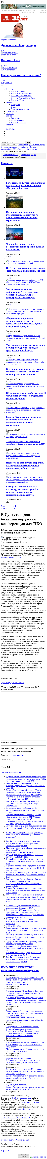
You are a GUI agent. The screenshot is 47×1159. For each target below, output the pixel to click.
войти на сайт (17, 755)
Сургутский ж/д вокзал (27, 149)
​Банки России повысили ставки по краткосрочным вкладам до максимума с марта (23, 921)
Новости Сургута (18, 91)
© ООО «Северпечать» (22, 1098)
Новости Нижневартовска (22, 93)
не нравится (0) (18, 683)
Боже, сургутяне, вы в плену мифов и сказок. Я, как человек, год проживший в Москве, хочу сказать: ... (25, 1044)
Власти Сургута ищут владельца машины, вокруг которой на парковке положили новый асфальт (25, 890)
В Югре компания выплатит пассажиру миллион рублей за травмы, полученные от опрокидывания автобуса (22, 490)
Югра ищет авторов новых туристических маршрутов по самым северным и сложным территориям (22, 216)
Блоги (13, 107)
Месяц (18, 772)
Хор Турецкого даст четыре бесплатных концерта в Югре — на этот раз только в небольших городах (23, 843)
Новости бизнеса (18, 122)
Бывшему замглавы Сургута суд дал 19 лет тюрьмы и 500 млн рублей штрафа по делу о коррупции (25, 937)
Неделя (12, 772)
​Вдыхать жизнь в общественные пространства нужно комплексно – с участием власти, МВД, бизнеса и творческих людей (26, 779)
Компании (15, 118)
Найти (28, 142)
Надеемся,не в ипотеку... (16, 1085)
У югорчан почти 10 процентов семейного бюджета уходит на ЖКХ (25, 443)
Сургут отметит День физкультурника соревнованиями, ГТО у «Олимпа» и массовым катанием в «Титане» (22, 1033)
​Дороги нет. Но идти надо (19, 852)
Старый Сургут (12, 111)
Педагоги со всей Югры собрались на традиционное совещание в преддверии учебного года (25, 465)
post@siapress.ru (26, 1109)
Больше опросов (8, 508)
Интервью (15, 105)
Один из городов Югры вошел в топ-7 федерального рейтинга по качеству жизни (24, 948)
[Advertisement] (23, 716)
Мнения (9, 102)
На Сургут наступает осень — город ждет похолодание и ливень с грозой (25, 269)
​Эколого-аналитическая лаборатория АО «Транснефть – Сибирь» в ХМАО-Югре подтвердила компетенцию (23, 293)
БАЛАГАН (10, 129)
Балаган (9, 125)
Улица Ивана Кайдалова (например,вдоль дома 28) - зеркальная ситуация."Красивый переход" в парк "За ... (24, 1013)
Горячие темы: (9, 145)
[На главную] (16, 21)
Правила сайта (7, 1140)
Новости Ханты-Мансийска (23, 98)
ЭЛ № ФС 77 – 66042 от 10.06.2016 (16, 1118)
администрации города (11, 557)
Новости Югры (17, 100)
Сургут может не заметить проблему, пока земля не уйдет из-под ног (24, 942)
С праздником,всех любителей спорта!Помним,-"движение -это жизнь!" (22, 1028)
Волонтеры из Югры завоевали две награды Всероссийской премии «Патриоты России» (25, 186)
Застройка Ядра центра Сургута (31, 145)
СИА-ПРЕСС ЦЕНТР (30, 1102)
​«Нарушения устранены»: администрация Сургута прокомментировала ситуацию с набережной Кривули (23, 322)
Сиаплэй (10, 114)
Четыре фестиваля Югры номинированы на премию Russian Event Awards (25, 247)
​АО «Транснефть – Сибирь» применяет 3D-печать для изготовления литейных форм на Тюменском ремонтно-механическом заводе (25, 898)
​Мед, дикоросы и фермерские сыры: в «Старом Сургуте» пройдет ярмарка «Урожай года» (25, 348)
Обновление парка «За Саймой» (15, 147)
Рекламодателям (22, 1140)
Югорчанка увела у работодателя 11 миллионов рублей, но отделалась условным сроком (26, 396)
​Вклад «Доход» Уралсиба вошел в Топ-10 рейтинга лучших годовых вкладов (23, 791)
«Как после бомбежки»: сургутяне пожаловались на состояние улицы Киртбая (24, 1019)
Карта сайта (6, 1150)
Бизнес (9, 116)
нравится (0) (6, 683)
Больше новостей (8, 506)
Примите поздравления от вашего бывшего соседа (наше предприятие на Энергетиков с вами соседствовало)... (25, 980)
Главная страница (10, 155)
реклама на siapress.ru (42, 11)
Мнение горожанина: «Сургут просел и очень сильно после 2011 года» (25, 1050)
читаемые (8, 970)
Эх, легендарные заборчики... (18, 1058)
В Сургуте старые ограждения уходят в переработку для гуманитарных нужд (23, 1061)
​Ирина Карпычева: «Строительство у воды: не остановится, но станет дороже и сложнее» (26, 861)
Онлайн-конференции (20, 109)
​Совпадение (13, 926)
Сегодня (4, 772)
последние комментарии (17, 966)
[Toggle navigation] (2, 85)
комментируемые (27, 970)
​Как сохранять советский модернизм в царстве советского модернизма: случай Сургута (23, 803)
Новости (9, 89)
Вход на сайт (6, 83)
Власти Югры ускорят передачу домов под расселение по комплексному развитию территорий (23, 421)
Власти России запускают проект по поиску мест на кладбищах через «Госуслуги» (25, 1077)
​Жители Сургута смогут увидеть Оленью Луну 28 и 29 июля (23, 954)
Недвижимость (17, 120)
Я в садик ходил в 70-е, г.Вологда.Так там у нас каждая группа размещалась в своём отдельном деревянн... (24, 993)
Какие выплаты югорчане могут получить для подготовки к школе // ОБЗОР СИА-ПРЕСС (26, 930)
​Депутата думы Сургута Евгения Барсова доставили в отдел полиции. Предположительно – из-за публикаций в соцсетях (23, 882)
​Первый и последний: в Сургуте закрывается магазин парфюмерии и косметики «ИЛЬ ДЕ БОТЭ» (25, 868)
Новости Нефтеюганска (21, 96)
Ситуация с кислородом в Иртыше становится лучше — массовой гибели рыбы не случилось (25, 372)
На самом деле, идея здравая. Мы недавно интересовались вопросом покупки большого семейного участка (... (25, 1071)
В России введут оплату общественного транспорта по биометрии (23, 907)
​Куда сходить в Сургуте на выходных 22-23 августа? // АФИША (24, 856)
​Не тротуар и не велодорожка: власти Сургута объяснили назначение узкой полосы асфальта (26, 874)
